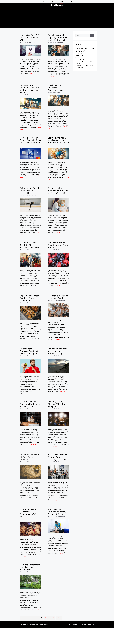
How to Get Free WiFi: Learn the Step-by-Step (30, 37)
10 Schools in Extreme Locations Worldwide (58, 297)
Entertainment (55, 1)
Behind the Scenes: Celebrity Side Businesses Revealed (30, 245)
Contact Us (76, 624)
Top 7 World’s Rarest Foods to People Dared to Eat (29, 298)
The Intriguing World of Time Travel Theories (29, 457)
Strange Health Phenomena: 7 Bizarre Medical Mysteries (58, 190)
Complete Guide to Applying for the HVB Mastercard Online (57, 37)
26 (54, 617)
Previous (24, 617)
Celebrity (63, 1)
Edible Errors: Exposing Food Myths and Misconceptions (30, 351)
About (70, 624)
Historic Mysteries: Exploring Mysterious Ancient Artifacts (30, 404)
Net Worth (70, 1)
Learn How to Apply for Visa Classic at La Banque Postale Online (58, 140)
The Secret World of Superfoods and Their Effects (58, 245)
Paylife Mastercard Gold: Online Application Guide (56, 87)
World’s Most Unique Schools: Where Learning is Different (57, 457)
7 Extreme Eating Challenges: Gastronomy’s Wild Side (28, 513)
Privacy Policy (83, 624)
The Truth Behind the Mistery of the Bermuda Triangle (57, 351)
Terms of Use (91, 624)
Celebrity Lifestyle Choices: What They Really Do (57, 404)
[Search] (92, 35)
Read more (32, 73)
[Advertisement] (57, 18)
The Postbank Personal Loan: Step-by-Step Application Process (30, 89)
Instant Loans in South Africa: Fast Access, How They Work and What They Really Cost (84, 50)
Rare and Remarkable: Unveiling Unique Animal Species (30, 567)
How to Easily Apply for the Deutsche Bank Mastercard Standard (30, 140)
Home (43, 1)
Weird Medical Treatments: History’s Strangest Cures (58, 511)
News (48, 1)
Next (59, 617)
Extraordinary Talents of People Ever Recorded (30, 190)
